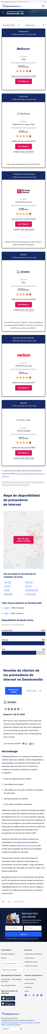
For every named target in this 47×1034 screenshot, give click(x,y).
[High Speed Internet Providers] (12, 6)
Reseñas (3, 958)
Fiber (6, 613)
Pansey (7, 590)
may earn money (9, 1)
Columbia (29, 582)
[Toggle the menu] (43, 6)
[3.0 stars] (23, 71)
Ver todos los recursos (31, 966)
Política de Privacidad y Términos (29, 1022)
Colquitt (7, 586)
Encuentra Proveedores (8, 954)
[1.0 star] (17, 71)
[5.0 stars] (30, 71)
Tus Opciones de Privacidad (12, 1024)
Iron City (7, 582)
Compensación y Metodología (10, 1022)
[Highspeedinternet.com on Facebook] (26, 995)
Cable (6, 608)
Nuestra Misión (29, 983)
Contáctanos (28, 987)
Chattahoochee (31, 590)
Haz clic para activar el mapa (23, 540)
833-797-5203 (27, 310)
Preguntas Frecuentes (31, 962)
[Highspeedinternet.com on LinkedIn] (41, 995)
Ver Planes (21, 81)
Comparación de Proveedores (33, 954)
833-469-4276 (27, 229)
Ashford (28, 586)
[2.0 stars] (20, 71)
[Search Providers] (20, 963)
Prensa (27, 991)
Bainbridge (8, 594)
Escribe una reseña (13, 690)
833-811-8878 (27, 151)
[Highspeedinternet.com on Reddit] (37, 995)
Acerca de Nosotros (30, 979)
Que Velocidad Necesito (8, 985)
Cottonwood (30, 594)
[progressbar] (23, 634)
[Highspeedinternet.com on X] (30, 995)
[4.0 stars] (27, 71)
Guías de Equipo (29, 958)
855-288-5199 (27, 458)
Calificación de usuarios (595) (23, 219)
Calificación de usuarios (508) (23, 76)
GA (9, 902)
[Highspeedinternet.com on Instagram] (33, 995)
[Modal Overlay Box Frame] (23, 925)
